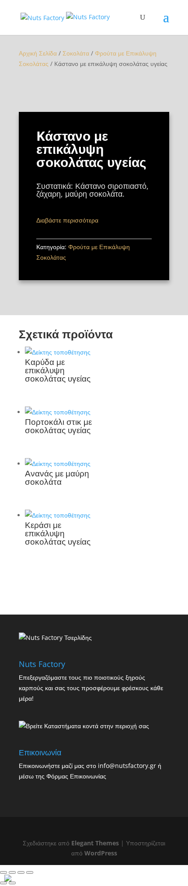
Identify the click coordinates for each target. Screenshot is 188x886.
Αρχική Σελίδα (38, 53)
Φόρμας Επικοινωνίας (76, 776)
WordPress (100, 853)
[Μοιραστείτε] (12, 872)
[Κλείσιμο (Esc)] (3, 872)
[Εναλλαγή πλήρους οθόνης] (20, 872)
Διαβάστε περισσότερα (67, 220)
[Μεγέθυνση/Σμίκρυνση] (29, 872)
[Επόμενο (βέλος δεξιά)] (12, 883)
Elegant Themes (95, 843)
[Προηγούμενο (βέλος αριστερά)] (3, 883)
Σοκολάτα (76, 53)
